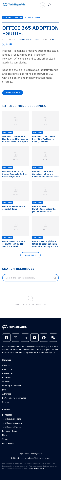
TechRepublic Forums (11, 419)
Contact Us (7, 369)
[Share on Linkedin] (7, 44)
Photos (5, 435)
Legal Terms (24, 453)
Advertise (6, 394)
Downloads (7, 415)
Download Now (13, 93)
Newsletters (7, 373)
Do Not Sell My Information (14, 398)
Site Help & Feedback (11, 385)
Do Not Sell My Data (47, 352)
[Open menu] (56, 4)
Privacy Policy (36, 453)
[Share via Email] (10, 44)
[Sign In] (42, 4)
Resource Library (12, 17)
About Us (6, 365)
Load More (30, 255)
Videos (5, 439)
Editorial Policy (8, 443)
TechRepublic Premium (12, 427)
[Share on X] (3, 44)
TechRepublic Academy (12, 423)
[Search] (49, 4)
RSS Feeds (6, 377)
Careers (5, 402)
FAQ (4, 390)
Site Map (6, 381)
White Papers (35, 17)
